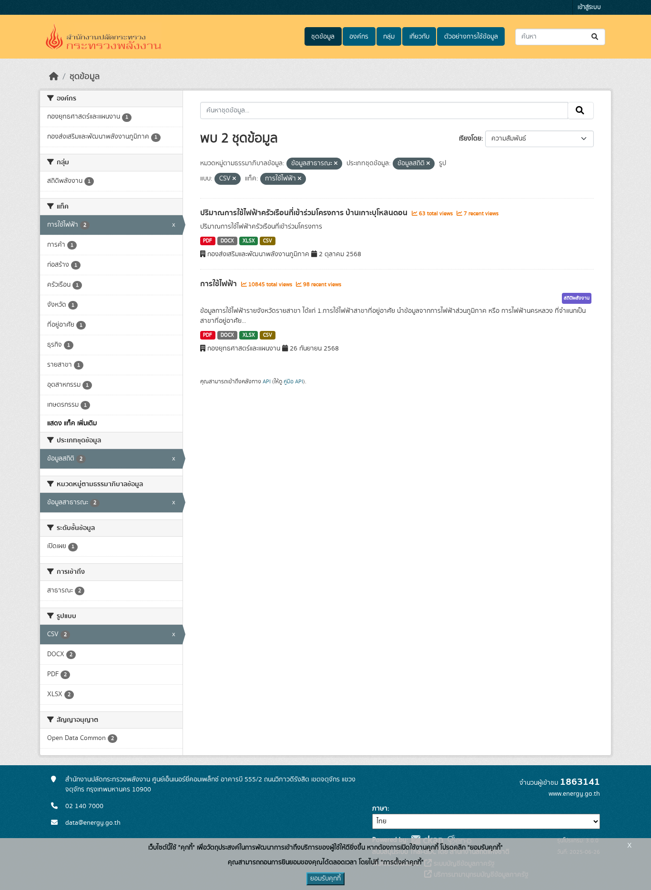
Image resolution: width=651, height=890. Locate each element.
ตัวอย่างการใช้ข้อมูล (471, 36)
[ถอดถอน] (335, 164)
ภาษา (379, 808)
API (267, 381)
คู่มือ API (293, 381)
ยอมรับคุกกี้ (325, 878)
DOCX (227, 241)
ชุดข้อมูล (323, 36)
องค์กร (358, 36)
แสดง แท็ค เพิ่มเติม (72, 423)
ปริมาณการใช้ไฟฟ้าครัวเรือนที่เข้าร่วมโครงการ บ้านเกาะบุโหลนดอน (304, 213)
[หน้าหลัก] (54, 76)
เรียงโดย (470, 138)
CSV (267, 241)
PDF (207, 241)
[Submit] (595, 37)
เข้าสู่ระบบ (589, 7)
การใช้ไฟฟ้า (219, 284)
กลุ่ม (389, 36)
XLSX (249, 241)
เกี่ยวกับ (419, 36)
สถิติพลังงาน (577, 298)
